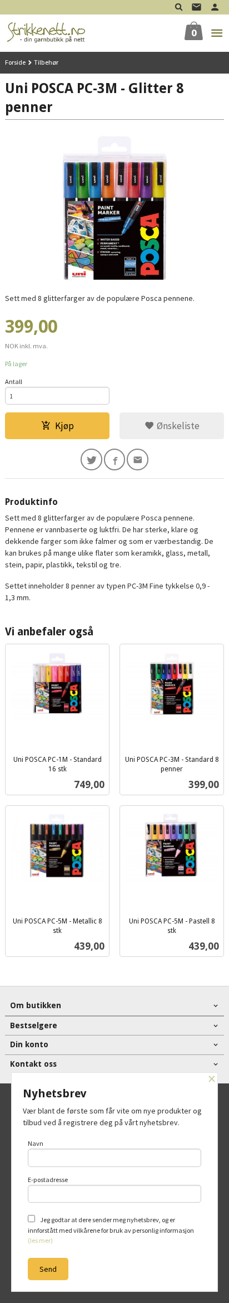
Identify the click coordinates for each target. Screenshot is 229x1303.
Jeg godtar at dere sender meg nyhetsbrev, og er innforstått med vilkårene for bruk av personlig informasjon (111, 1230)
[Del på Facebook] (115, 459)
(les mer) (40, 1240)
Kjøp (64, 426)
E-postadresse (48, 1179)
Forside (15, 62)
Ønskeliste (177, 426)
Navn (35, 1143)
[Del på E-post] (137, 459)
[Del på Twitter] (91, 459)
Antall (13, 381)
